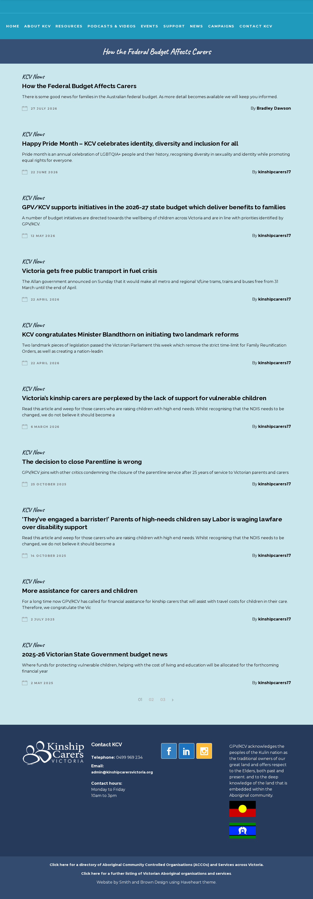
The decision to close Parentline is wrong (82, 461)
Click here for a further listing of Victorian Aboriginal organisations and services (156, 873)
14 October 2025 (48, 556)
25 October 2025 (49, 484)
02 (151, 699)
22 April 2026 (45, 299)
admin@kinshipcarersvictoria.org (122, 772)
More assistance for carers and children (79, 590)
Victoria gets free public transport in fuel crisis (89, 270)
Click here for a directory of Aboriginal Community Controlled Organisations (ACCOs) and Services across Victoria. (157, 865)
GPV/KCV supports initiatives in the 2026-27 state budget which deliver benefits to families (154, 207)
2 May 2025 (42, 683)
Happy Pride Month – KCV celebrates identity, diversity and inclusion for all (130, 143)
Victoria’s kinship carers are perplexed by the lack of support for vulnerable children (144, 398)
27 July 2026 (44, 108)
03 (162, 699)
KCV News (33, 76)
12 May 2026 (43, 236)
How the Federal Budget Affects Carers (79, 86)
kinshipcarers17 (274, 172)
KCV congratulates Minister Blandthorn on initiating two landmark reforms (130, 334)
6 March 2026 (45, 427)
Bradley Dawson (274, 108)
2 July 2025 (43, 619)
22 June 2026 (44, 172)
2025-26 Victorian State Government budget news (95, 654)
